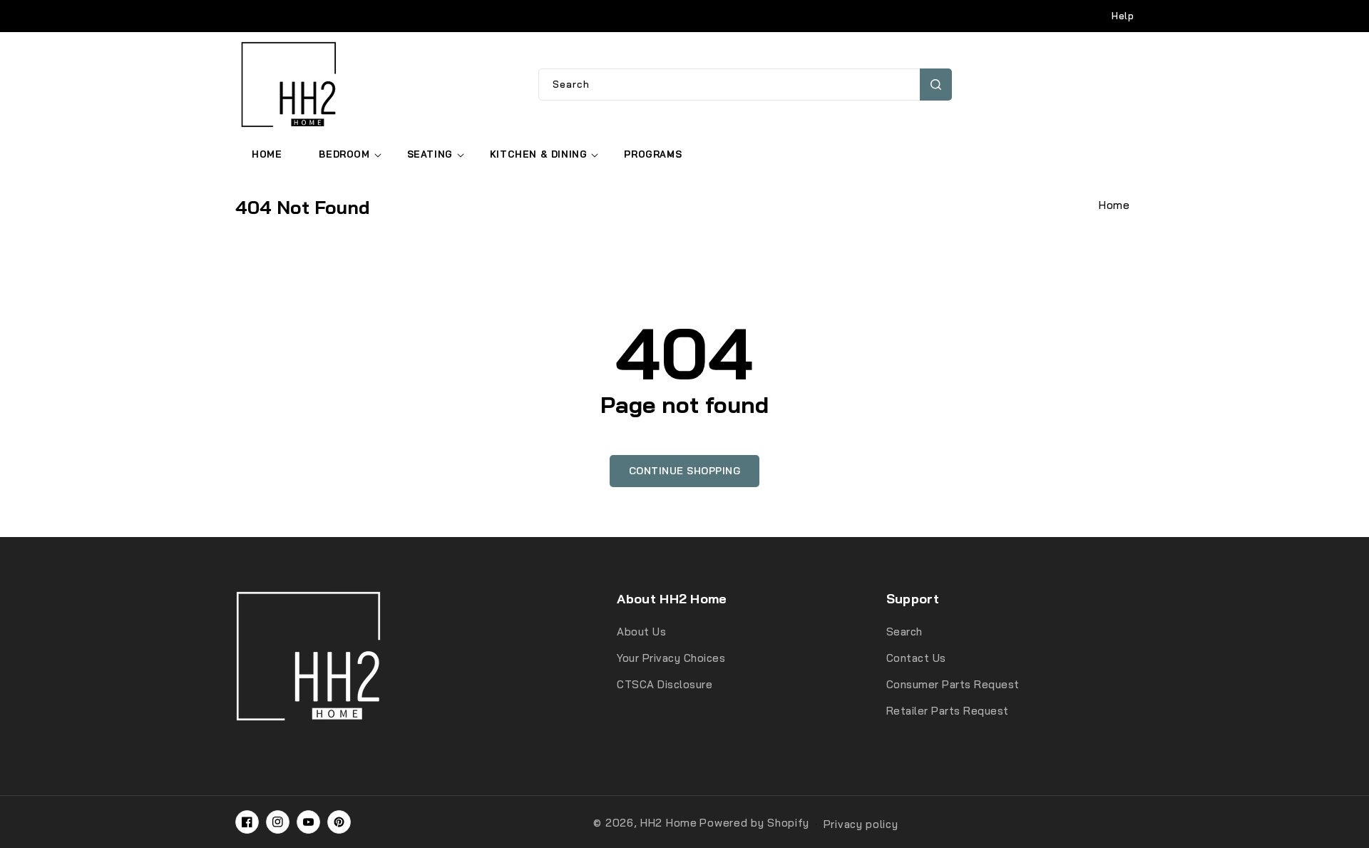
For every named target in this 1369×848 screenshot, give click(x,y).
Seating (430, 154)
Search (936, 84)
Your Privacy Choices (671, 658)
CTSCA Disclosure (664, 684)
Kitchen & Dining (539, 154)
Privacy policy (861, 824)
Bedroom (344, 154)
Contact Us (916, 658)
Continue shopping (685, 470)
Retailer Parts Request (947, 710)
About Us (641, 631)
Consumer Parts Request (953, 684)
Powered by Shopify (754, 822)
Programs (653, 154)
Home (1114, 205)
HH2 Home (668, 822)
